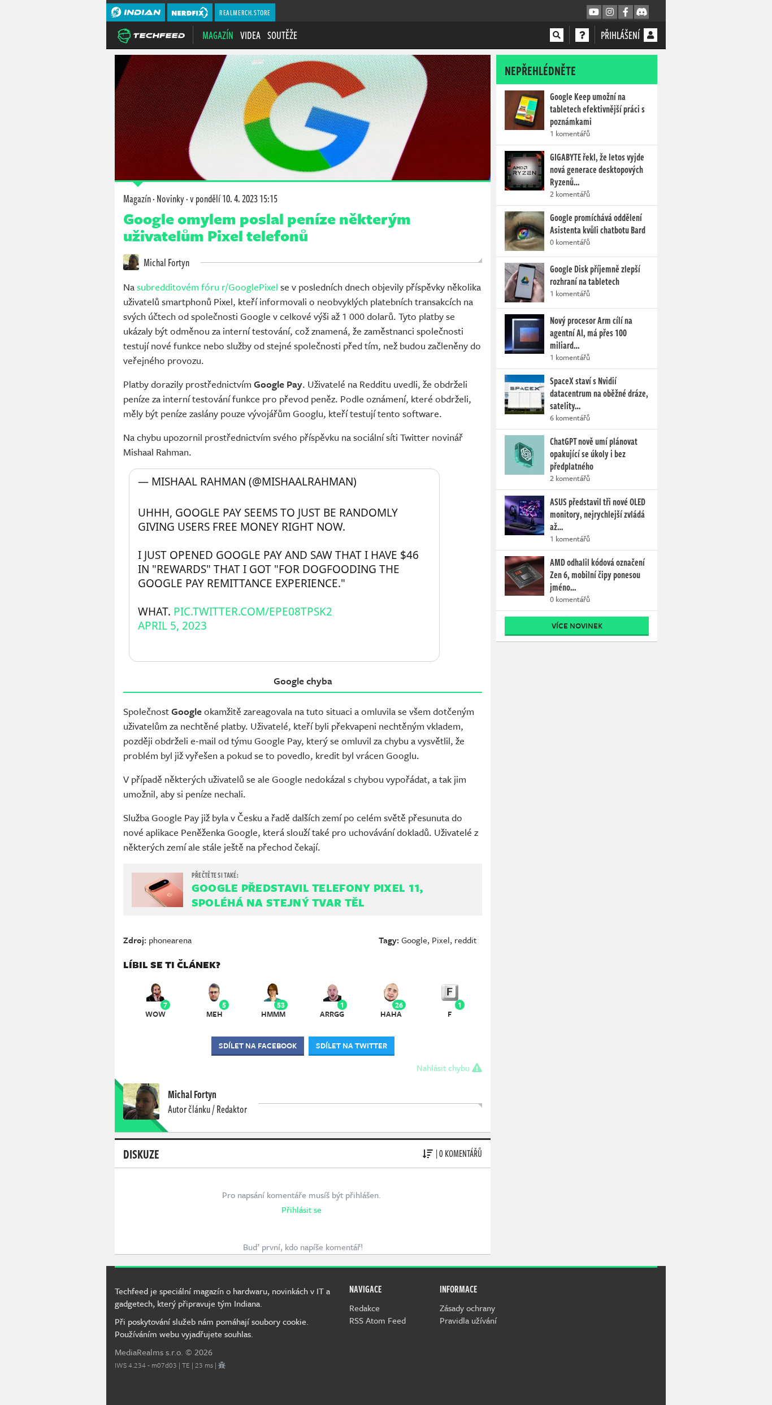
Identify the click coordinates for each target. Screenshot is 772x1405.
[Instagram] (609, 12)
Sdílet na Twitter (351, 1045)
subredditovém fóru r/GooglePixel (208, 287)
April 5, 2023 (172, 626)
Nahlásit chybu (444, 1067)
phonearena (170, 940)
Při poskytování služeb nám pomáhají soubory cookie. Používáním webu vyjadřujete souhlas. (212, 1327)
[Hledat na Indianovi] (556, 35)
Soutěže (282, 35)
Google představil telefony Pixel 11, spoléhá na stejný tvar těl (307, 895)
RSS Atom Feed (377, 1320)
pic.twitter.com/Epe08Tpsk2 (253, 611)
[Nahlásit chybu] (221, 1365)
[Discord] (641, 12)
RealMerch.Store (245, 12)
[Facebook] (625, 12)
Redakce (364, 1307)
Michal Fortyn (165, 262)
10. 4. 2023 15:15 (233, 198)
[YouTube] (594, 12)
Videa (250, 35)
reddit (465, 940)
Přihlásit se (301, 1209)
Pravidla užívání (468, 1320)
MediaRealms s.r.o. (149, 1352)
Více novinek (577, 625)
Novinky (170, 198)
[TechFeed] (151, 34)
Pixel (441, 940)
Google (414, 940)
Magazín (217, 35)
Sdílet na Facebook (258, 1045)
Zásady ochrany (467, 1307)
